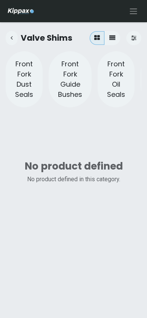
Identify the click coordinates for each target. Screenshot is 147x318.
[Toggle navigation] (133, 11)
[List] (112, 38)
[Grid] (97, 38)
